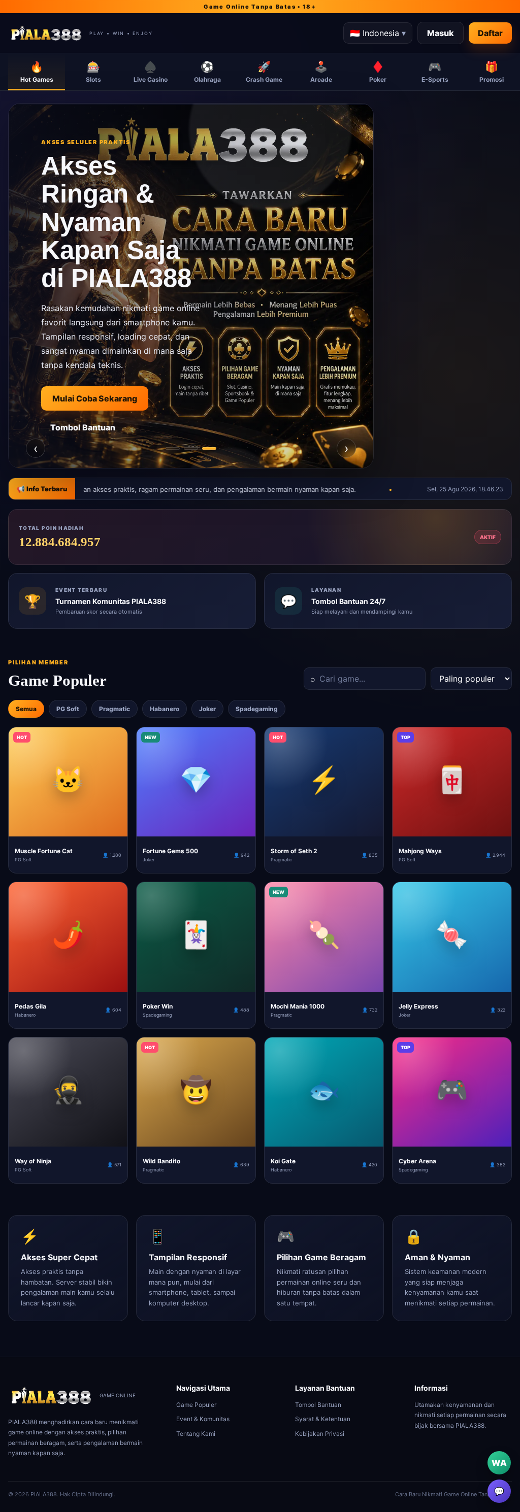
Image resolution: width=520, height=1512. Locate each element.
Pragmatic (114, 709)
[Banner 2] (191, 448)
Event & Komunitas (203, 1419)
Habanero (164, 709)
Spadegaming (257, 709)
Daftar (490, 33)
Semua (26, 709)
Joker (207, 709)
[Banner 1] (173, 448)
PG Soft (67, 709)
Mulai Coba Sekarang (104, 398)
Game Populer (196, 1404)
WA (499, 1463)
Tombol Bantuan (92, 427)
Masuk (440, 33)
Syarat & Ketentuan (322, 1419)
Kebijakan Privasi (319, 1433)
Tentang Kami (195, 1433)
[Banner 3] (209, 448)
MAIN (68, 828)
